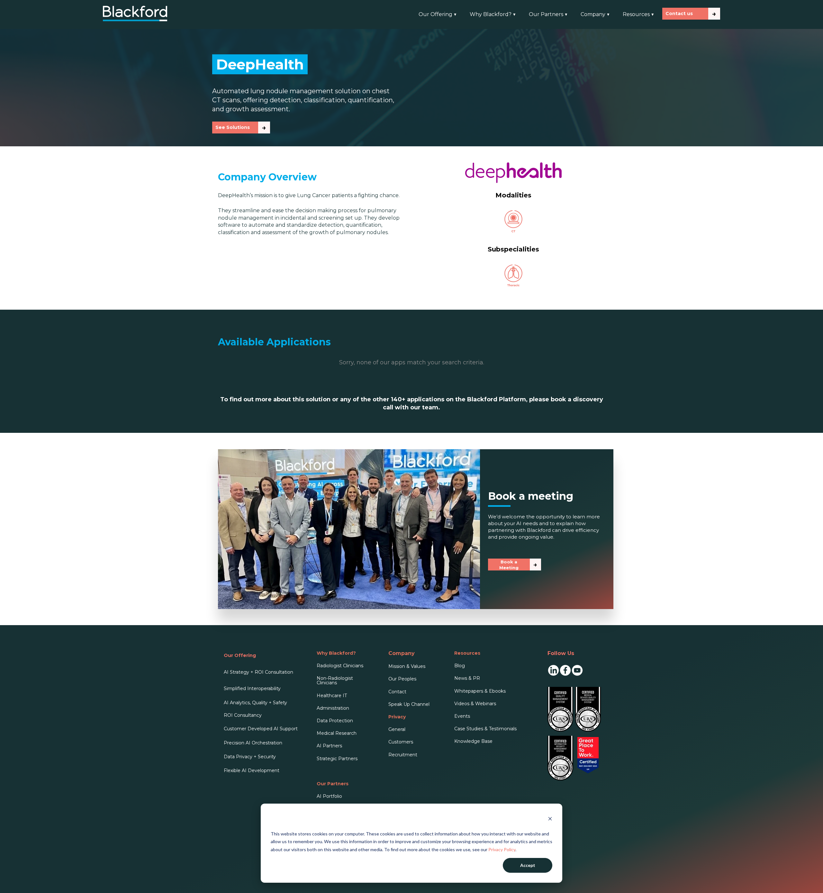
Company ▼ (595, 14)
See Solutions (232, 127)
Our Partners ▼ (548, 14)
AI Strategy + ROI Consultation (258, 672)
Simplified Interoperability (252, 688)
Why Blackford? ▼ (493, 14)
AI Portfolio (329, 796)
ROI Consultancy (243, 715)
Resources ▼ (638, 14)
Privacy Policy (501, 849)
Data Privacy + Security (250, 757)
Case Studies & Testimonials (485, 729)
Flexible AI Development (251, 770)
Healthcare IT (332, 695)
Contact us (679, 13)
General (396, 729)
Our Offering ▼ (438, 14)
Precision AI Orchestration (253, 743)
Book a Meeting (509, 564)
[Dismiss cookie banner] (550, 819)
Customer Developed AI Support (261, 729)
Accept (527, 865)
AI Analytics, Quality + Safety (255, 703)
